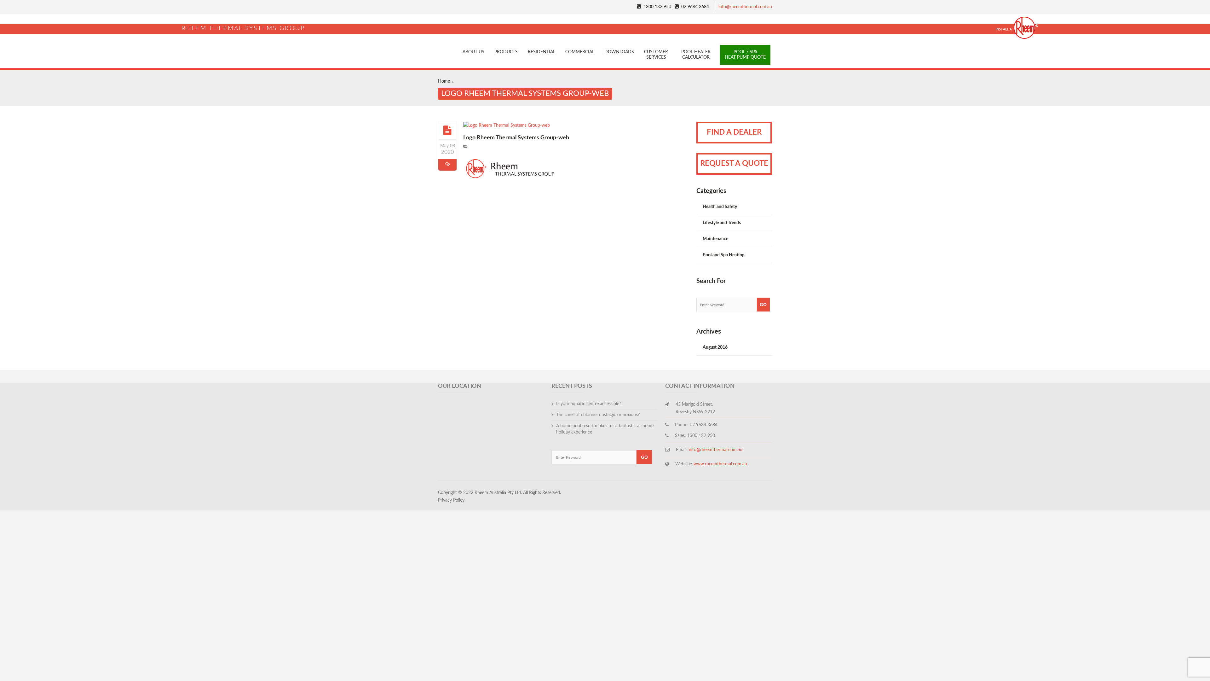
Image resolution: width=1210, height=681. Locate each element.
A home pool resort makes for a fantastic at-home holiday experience (605, 429)
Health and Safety (720, 207)
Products (506, 52)
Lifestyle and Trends (722, 223)
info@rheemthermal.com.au (745, 7)
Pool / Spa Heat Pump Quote (745, 55)
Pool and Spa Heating (723, 255)
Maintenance (715, 239)
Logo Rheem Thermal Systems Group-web (516, 138)
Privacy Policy (451, 500)
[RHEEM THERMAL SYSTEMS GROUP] (605, 19)
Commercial (579, 52)
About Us (473, 52)
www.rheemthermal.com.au (720, 464)
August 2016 (715, 347)
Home (444, 81)
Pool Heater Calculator (696, 55)
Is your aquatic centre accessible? (588, 404)
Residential (541, 52)
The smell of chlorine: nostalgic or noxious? (598, 415)
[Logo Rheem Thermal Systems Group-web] (447, 130)
